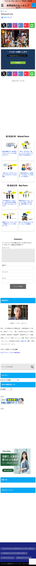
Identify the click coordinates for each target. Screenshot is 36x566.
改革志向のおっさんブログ (18, 6)
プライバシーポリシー (7, 557)
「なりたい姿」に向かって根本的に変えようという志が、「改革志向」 (18, 548)
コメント (5, 248)
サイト (4, 278)
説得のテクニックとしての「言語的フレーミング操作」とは (9, 224)
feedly (18, 62)
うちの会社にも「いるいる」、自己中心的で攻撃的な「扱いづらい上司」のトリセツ (9, 203)
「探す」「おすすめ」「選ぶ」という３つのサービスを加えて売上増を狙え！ (26, 153)
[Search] (32, 367)
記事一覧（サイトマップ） (24, 557)
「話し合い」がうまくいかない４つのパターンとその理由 (9, 175)
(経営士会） (24, 341)
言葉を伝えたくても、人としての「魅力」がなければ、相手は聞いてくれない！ (26, 203)
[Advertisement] (18, 107)
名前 (4, 265)
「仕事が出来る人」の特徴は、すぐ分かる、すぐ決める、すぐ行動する (26, 175)
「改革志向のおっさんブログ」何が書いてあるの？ (14, 553)
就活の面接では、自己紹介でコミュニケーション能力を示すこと (9, 153)
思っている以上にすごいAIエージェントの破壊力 (26, 223)
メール (5, 272)
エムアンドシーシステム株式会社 (10, 352)
